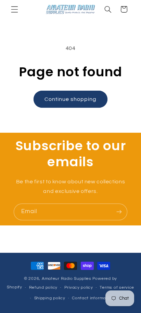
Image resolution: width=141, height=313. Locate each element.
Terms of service (117, 287)
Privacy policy (78, 287)
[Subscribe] (119, 212)
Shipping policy (49, 298)
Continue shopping (70, 99)
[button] (14, 9)
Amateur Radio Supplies (66, 279)
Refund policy (43, 287)
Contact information (93, 298)
